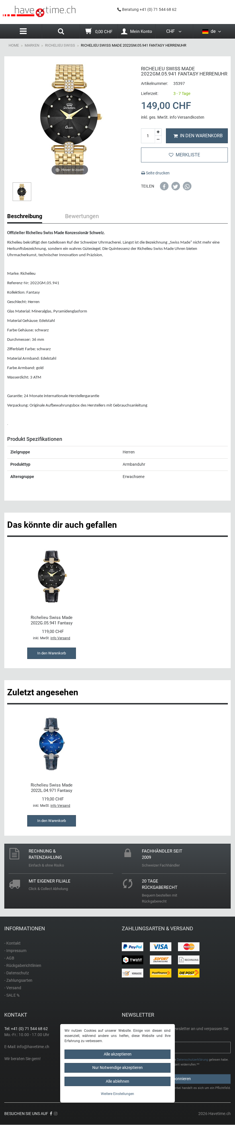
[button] (164, 186)
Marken (32, 45)
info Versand (60, 638)
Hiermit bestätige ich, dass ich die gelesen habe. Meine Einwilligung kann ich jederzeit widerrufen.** (178, 1062)
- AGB (9, 958)
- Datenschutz (16, 973)
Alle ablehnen (117, 1081)
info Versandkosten (187, 117)
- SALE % (11, 995)
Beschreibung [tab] (24, 216)
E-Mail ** (132, 1044)
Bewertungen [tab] (82, 216)
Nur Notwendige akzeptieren (117, 1067)
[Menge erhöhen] (158, 132)
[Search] (61, 32)
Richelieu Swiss (60, 45)
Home (14, 45)
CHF (171, 31)
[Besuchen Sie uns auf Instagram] (55, 1113)
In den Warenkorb (201, 135)
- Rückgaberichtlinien (22, 965)
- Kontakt (12, 943)
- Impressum (15, 950)
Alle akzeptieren (118, 1054)
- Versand (12, 987)
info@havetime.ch (33, 1046)
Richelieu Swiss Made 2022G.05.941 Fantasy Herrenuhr (52, 620)
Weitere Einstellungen (117, 1094)
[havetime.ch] (39, 12)
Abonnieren (181, 1078)
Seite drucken (157, 173)
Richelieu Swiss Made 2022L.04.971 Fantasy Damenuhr (52, 787)
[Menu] (23, 31)
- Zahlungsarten (18, 980)
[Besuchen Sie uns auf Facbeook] (51, 1113)
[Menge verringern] (158, 139)
